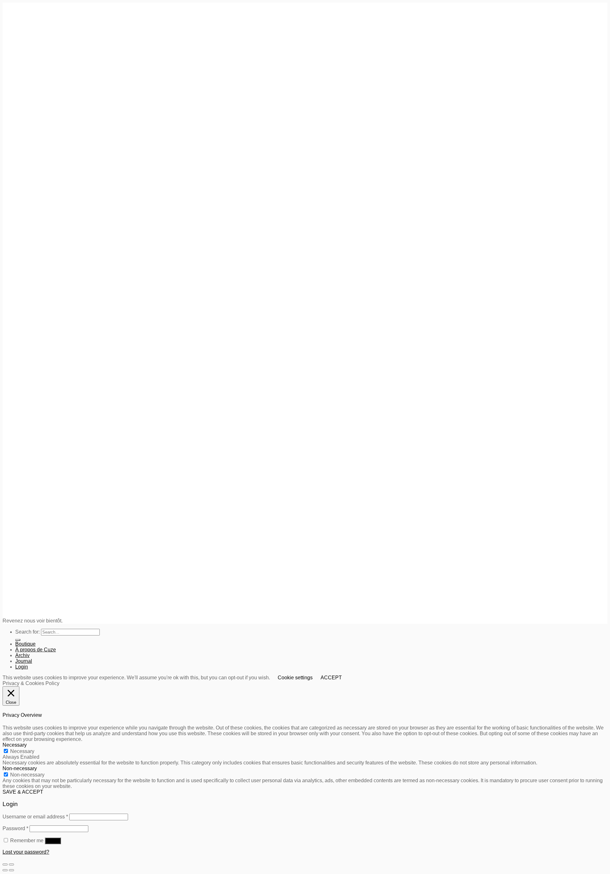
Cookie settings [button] (295, 677)
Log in (52, 840)
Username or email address (35, 816)
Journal (23, 661)
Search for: (27, 632)
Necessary (22, 751)
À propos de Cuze (35, 649)
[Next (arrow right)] (11, 870)
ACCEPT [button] (331, 677)
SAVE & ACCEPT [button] (23, 792)
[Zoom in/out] (11, 864)
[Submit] (17, 640)
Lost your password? (26, 852)
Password (15, 828)
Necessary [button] (15, 745)
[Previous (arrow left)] (5, 870)
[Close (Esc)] (5, 864)
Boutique (25, 644)
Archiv (22, 655)
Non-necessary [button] (20, 768)
